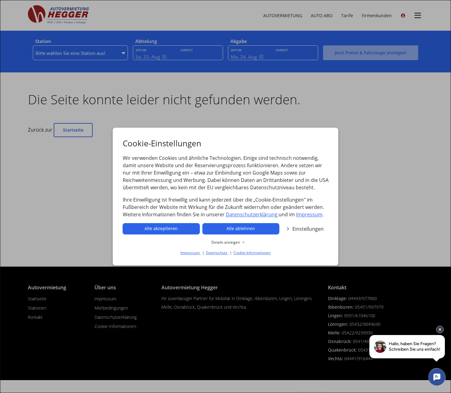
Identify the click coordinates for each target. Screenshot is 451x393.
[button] (226, 242)
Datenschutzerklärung (252, 214)
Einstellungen (308, 228)
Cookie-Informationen (252, 252)
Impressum (309, 214)
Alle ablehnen (240, 228)
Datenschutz (217, 252)
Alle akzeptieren (161, 228)
